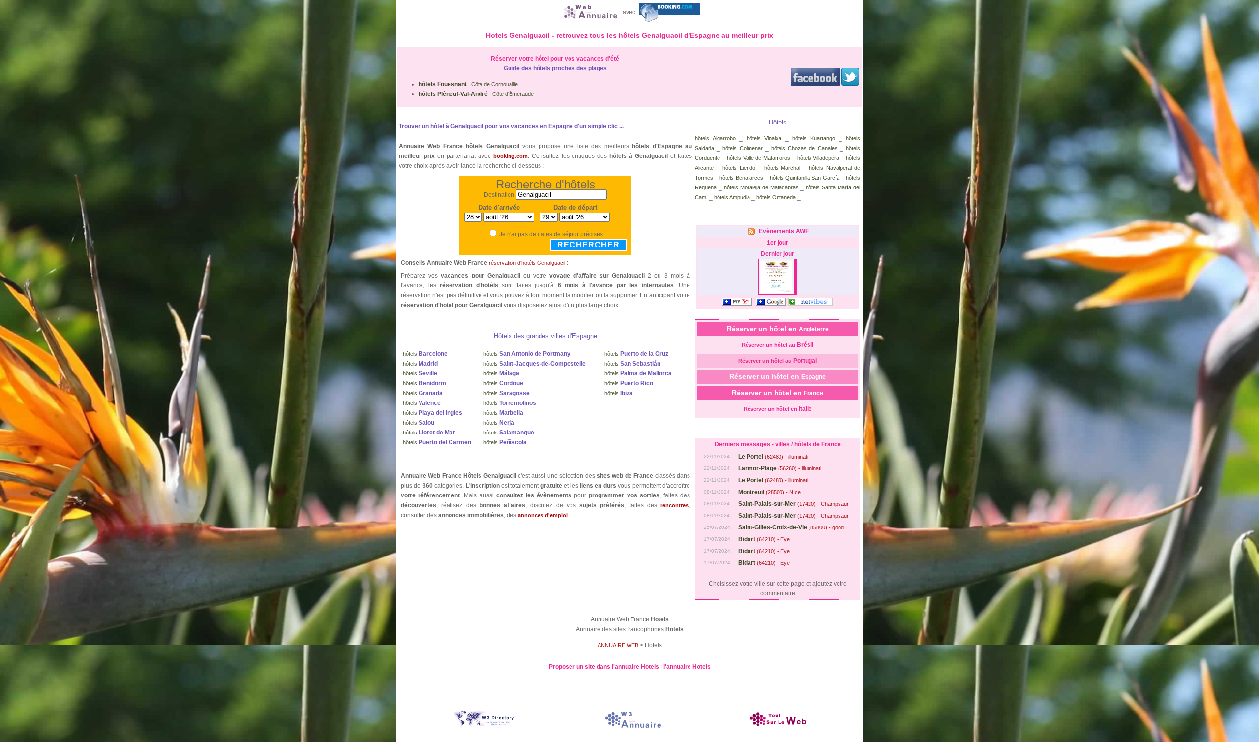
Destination (499, 194)
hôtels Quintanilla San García (804, 178)
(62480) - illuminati (773, 457)
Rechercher (588, 245)
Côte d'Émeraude (476, 94)
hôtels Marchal (782, 168)
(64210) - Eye (764, 539)
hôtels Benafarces (741, 178)
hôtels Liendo (738, 168)
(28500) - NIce (769, 492)
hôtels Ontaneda (776, 197)
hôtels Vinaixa (764, 138)
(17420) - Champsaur (793, 504)
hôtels (425, 354)
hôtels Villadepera (818, 158)
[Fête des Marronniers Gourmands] (776, 292)
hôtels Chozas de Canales (804, 148)
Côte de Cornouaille (468, 84)
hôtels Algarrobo (715, 138)
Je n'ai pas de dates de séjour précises (551, 234)
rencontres (674, 505)
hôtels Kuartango (813, 138)
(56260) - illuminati (779, 468)
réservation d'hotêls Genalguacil (527, 263)
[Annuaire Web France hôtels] (589, 12)
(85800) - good (791, 527)
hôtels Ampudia (732, 197)
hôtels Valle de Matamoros (758, 158)
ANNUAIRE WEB (618, 645)
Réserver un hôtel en (778, 329)
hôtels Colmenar (742, 148)
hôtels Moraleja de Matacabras (761, 187)
